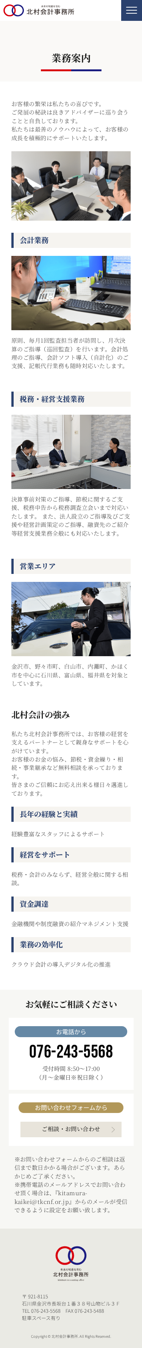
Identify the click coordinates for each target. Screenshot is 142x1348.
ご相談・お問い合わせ (71, 1129)
